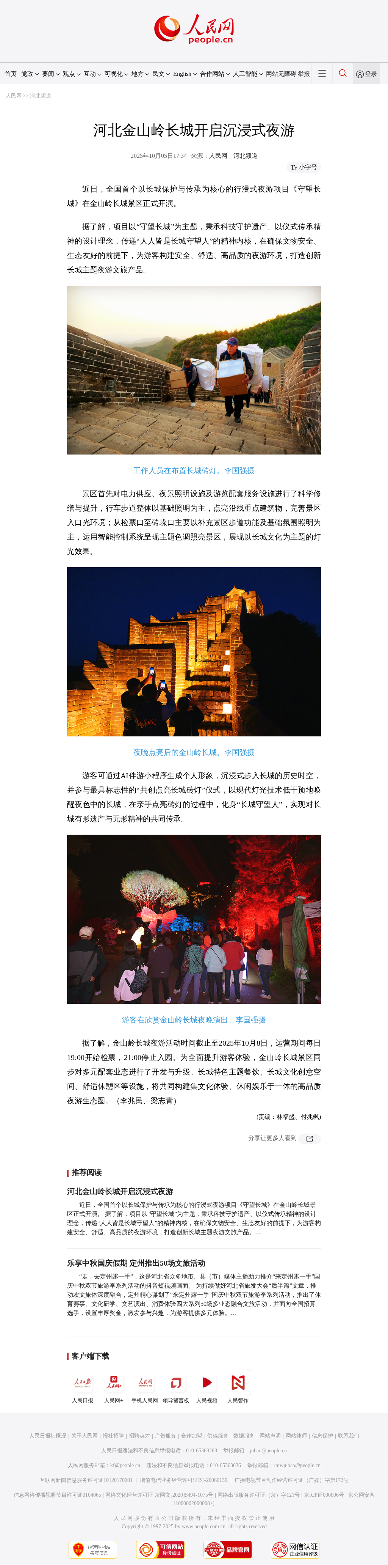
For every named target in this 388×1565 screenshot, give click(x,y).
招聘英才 (139, 1436)
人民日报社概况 (47, 1436)
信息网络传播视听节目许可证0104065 (57, 1495)
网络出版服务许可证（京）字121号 (258, 1495)
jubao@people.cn (268, 1450)
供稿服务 (217, 1436)
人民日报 (82, 1400)
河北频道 (40, 96)
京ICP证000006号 (324, 1495)
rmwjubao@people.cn (297, 1465)
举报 (304, 74)
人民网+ (113, 1400)
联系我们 (348, 1436)
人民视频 (206, 1400)
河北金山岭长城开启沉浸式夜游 (120, 1191)
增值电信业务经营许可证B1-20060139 (183, 1480)
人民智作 (238, 1400)
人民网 (14, 96)
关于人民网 (84, 1436)
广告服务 (165, 1436)
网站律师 (296, 1436)
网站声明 (270, 1436)
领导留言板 (176, 1400)
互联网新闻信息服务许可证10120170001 (86, 1480)
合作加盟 (191, 1436)
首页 (11, 74)
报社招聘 (113, 1436)
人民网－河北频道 (233, 156)
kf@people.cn (125, 1465)
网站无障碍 (281, 74)
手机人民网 (144, 1400)
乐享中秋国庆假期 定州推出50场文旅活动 (136, 1263)
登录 (371, 74)
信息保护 (322, 1436)
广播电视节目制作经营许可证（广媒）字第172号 (292, 1480)
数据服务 (244, 1436)
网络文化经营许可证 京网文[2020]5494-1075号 (159, 1495)
